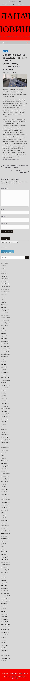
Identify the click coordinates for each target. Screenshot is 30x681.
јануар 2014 (4, 653)
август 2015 (4, 603)
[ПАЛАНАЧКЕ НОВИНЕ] (3, 42)
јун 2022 (3, 393)
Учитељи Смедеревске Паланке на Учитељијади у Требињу (15, 4)
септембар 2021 (5, 416)
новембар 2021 (5, 411)
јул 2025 (3, 297)
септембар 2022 (5, 385)
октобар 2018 (5, 505)
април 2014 (4, 645)
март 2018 (4, 523)
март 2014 (4, 648)
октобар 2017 (5, 536)
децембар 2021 (5, 408)
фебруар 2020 (5, 466)
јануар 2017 (4, 559)
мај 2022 (3, 395)
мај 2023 (3, 364)
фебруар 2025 (5, 310)
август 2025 (4, 294)
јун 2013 (3, 661)
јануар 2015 (4, 622)
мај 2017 (3, 549)
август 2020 (4, 450)
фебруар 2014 (5, 650)
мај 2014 (3, 642)
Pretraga (27, 257)
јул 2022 (3, 390)
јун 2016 (3, 577)
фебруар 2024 (5, 341)
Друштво (5, 51)
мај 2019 (3, 486)
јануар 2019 (4, 497)
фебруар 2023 (5, 372)
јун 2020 (3, 455)
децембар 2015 (5, 593)
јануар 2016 (4, 590)
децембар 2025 (5, 284)
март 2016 (4, 585)
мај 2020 (3, 458)
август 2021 (4, 419)
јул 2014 (3, 637)
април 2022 (4, 398)
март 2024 (4, 338)
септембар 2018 (5, 507)
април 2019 (4, 489)
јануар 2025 (4, 312)
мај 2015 (3, 611)
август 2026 (4, 263)
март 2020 (4, 463)
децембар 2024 (5, 315)
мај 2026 (3, 271)
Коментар (4, 188)
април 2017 (4, 551)
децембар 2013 (5, 655)
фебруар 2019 (5, 494)
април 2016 (4, 583)
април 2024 (4, 336)
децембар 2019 (5, 471)
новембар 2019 (5, 473)
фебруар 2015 (5, 619)
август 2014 (4, 635)
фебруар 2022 (5, 403)
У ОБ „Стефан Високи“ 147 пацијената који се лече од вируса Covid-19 (15, 166)
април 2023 (4, 367)
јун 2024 (3, 330)
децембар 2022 (5, 377)
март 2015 (4, 616)
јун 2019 (3, 484)
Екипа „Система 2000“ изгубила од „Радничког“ (17, 171)
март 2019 (4, 492)
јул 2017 (3, 544)
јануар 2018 (4, 528)
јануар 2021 (4, 437)
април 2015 (4, 614)
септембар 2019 (5, 479)
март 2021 (4, 432)
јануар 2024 (4, 343)
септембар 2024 (5, 323)
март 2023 (4, 369)
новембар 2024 (5, 317)
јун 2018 (3, 515)
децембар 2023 (5, 346)
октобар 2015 (5, 598)
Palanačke (16, 159)
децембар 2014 (5, 624)
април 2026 (4, 273)
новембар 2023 (5, 349)
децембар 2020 (5, 440)
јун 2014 (3, 640)
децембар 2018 (5, 499)
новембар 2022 (5, 380)
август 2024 (4, 325)
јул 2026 (3, 265)
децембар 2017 (5, 531)
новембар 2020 (5, 442)
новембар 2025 (5, 286)
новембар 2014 (5, 627)
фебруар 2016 (5, 588)
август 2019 (4, 481)
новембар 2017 (5, 533)
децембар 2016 (5, 562)
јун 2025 (3, 299)
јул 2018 (3, 512)
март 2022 (4, 401)
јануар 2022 (4, 406)
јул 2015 (3, 606)
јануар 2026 (4, 281)
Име (3, 209)
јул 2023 (3, 359)
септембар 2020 (5, 447)
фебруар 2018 (5, 525)
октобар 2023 (5, 351)
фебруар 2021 (5, 434)
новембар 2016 (5, 564)
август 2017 (4, 541)
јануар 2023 (4, 375)
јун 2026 (3, 268)
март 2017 (4, 554)
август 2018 (4, 510)
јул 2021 (3, 421)
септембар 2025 (5, 291)
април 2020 (4, 460)
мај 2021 (3, 427)
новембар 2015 (5, 596)
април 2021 (4, 429)
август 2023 (4, 356)
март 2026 (4, 276)
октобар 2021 (5, 414)
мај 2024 (3, 333)
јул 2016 (3, 575)
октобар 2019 (5, 476)
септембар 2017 (5, 538)
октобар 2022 (5, 382)
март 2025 (4, 307)
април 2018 (4, 520)
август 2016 (4, 572)
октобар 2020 (5, 445)
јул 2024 (3, 328)
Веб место (4, 224)
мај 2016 (3, 580)
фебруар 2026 (5, 278)
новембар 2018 (5, 502)
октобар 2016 (5, 567)
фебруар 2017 (5, 557)
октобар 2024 (5, 320)
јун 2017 (3, 546)
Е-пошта (4, 216)
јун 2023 (3, 362)
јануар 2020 (4, 468)
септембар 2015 (5, 601)
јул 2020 (3, 453)
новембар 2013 (5, 658)
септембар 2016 (5, 570)
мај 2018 (3, 518)
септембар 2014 (5, 632)
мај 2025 (3, 302)
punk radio (4, 247)
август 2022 (4, 388)
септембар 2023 (5, 354)
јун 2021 (3, 424)
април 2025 (4, 304)
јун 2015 (3, 609)
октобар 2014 (5, 629)
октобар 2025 (5, 289)
